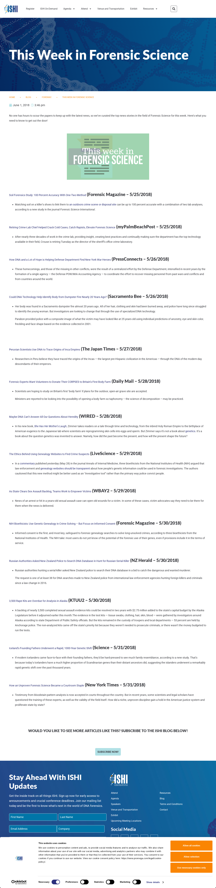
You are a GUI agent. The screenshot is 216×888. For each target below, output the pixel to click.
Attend (84, 8)
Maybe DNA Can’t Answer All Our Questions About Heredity (43, 416)
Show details (153, 882)
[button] (174, 9)
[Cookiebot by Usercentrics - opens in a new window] (19, 882)
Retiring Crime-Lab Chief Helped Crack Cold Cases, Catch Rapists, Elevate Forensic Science (62, 227)
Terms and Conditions (171, 804)
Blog (28, 97)
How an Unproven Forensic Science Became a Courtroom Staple (46, 685)
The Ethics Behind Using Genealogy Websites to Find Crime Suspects (49, 454)
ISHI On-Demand (48, 8)
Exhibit (133, 8)
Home (12, 97)
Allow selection (191, 856)
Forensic (47, 97)
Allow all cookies (191, 845)
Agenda (67, 8)
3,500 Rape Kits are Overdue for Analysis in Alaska (38, 600)
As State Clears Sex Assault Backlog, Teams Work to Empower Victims (50, 491)
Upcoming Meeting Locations (126, 820)
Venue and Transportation (110, 8)
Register (30, 8)
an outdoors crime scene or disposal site (92, 204)
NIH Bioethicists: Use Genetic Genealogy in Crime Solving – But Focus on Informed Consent (62, 523)
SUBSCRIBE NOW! (108, 751)
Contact (164, 809)
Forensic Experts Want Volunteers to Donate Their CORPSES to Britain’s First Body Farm (60, 381)
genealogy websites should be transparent (65, 468)
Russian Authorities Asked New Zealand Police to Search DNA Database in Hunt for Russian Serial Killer (69, 560)
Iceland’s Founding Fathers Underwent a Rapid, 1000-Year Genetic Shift (50, 648)
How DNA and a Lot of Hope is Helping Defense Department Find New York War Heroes (60, 259)
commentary (27, 463)
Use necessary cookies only (191, 867)
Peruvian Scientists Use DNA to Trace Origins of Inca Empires (44, 349)
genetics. (190, 431)
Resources (148, 8)
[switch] (84, 882)
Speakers (115, 804)
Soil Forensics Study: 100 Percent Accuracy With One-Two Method (47, 195)
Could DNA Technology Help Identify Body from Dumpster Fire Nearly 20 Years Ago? (58, 296)
